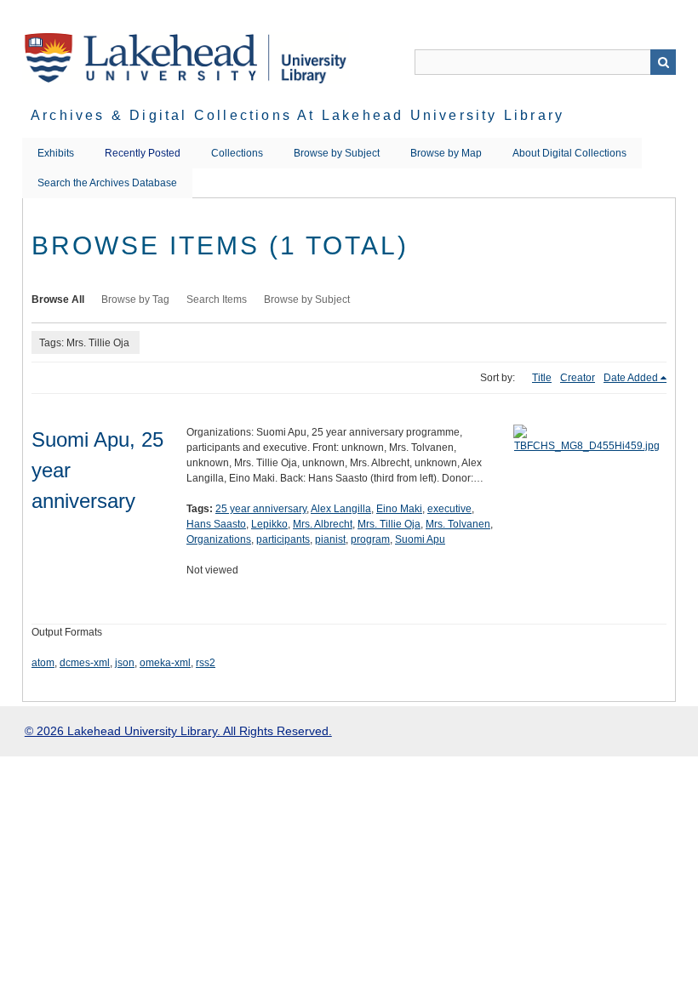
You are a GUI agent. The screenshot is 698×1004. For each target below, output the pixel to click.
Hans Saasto (216, 524)
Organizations (218, 539)
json (124, 663)
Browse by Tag (135, 299)
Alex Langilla (341, 509)
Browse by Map (446, 153)
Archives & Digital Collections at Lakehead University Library (297, 115)
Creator (577, 378)
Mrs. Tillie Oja (389, 524)
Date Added (631, 378)
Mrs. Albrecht (322, 524)
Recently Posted (142, 153)
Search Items (216, 299)
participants (283, 539)
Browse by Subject (337, 153)
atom (42, 663)
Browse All (57, 299)
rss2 (205, 663)
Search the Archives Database (107, 183)
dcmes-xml (85, 663)
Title (542, 378)
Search (663, 62)
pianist (330, 539)
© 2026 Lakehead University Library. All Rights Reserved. (178, 731)
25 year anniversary (260, 509)
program (370, 539)
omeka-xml (165, 663)
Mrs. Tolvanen (458, 524)
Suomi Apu (420, 539)
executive (449, 509)
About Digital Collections (569, 153)
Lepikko (269, 524)
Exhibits (55, 153)
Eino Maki (399, 509)
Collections (237, 153)
